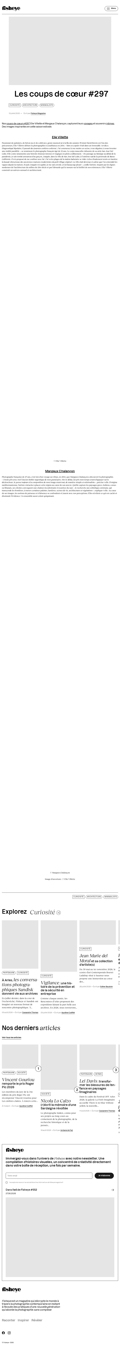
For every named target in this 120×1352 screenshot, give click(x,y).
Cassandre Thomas (30, 1012)
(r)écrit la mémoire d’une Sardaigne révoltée (58, 1104)
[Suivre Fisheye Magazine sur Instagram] (9, 1332)
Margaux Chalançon (60, 471)
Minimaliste (47, 105)
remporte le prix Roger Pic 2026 (18, 1083)
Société (22, 1073)
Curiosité (15, 105)
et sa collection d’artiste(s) (96, 959)
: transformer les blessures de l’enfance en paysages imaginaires (97, 1086)
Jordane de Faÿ (66, 1130)
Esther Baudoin (106, 987)
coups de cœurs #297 (17, 124)
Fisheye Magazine (38, 113)
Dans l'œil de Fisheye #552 (21, 1190)
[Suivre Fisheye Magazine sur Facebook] (3, 1332)
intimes (110, 124)
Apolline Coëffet (68, 1013)
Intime (98, 1074)
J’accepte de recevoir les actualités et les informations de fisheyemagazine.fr (36, 1182)
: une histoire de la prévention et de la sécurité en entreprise (58, 987)
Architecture (30, 105)
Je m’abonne (104, 1176)
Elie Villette (60, 137)
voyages (88, 124)
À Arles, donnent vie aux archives (20, 986)
